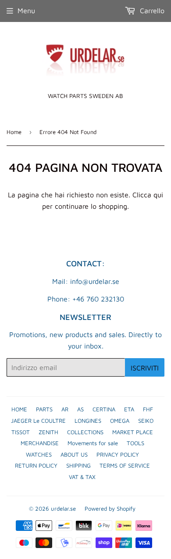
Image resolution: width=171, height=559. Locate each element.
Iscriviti (145, 368)
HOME (19, 409)
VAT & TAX (82, 476)
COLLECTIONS (85, 432)
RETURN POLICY (36, 465)
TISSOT (20, 432)
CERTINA (104, 409)
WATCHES (39, 454)
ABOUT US (74, 454)
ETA (129, 409)
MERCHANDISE (40, 442)
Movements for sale (93, 442)
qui (158, 195)
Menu (26, 11)
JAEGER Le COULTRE (38, 420)
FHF (148, 409)
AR (64, 409)
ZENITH (48, 432)
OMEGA (119, 420)
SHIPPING (78, 465)
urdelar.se (63, 508)
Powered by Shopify (110, 508)
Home (14, 131)
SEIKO (145, 420)
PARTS (44, 409)
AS (80, 409)
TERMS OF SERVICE (125, 465)
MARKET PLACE (132, 432)
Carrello (151, 11)
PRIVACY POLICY (117, 454)
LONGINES (88, 420)
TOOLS (135, 442)
